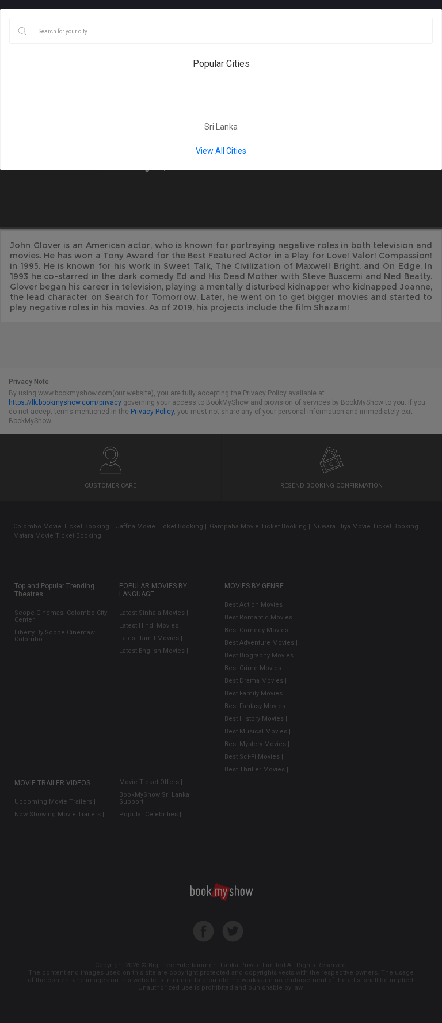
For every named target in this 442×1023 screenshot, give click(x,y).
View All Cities (221, 150)
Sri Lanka (221, 126)
